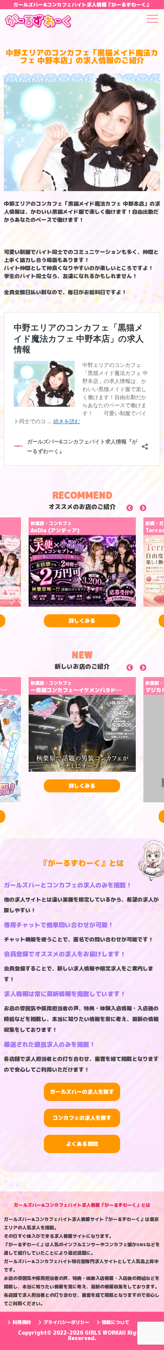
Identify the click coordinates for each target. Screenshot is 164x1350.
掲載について (115, 1322)
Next (151, 509)
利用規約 (22, 1322)
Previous (138, 509)
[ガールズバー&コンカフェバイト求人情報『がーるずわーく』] (38, 22)
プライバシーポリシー (66, 1322)
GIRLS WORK (102, 1332)
